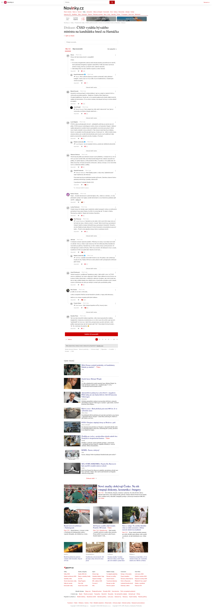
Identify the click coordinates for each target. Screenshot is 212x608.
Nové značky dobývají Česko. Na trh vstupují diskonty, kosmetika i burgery (119, 487)
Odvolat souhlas (126, 603)
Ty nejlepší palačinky (111, 574)
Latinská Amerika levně (127, 583)
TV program (124, 14)
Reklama (81, 603)
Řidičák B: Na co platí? (141, 581)
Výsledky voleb (68, 578)
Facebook (70, 603)
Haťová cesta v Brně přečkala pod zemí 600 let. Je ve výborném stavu (99, 409)
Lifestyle (127, 12)
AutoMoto (74, 14)
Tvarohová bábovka (111, 581)
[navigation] (2, 2)
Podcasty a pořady (98, 14)
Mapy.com (88, 591)
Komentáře (106, 12)
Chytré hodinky (133, 596)
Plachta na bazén (88, 594)
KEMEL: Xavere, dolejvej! (90, 450)
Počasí (118, 14)
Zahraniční (89, 12)
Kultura (116, 12)
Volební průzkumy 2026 (70, 576)
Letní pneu (110, 596)
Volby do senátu (68, 583)
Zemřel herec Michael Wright (91, 379)
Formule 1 (95, 583)
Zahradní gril (131, 594)
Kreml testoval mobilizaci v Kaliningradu (72, 527)
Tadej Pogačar (82, 581)
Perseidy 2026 (106, 591)
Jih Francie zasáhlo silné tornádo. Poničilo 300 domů (104, 527)
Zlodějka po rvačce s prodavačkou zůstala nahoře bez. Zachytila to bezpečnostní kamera (99, 437)
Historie (90, 14)
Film (82, 381)
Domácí (80, 12)
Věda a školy (84, 413)
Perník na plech (110, 585)
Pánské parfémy (142, 596)
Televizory (125, 596)
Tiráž (91, 603)
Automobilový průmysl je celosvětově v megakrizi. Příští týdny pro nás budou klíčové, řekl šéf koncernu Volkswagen (99, 395)
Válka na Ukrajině (97, 12)
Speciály (113, 14)
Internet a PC (67, 14)
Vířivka (138, 594)
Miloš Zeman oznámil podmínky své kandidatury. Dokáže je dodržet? (98, 366)
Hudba (83, 468)
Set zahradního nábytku (121, 594)
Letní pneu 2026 (139, 574)
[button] (72, 369)
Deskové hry (118, 596)
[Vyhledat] (112, 2)
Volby (84, 12)
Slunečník (104, 594)
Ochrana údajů (117, 603)
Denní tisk (131, 14)
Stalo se (74, 12)
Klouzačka (110, 594)
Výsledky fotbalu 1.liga (98, 576)
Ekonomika (121, 12)
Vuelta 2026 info (82, 574)
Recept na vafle (110, 583)
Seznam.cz (206, 2)
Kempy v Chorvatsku (126, 574)
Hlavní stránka (67, 12)
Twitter (75, 603)
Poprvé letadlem (125, 576)
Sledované (137, 14)
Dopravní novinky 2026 (141, 578)
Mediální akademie (99, 603)
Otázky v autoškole (140, 583)
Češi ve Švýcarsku (125, 581)
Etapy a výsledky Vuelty (84, 576)
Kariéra (87, 603)
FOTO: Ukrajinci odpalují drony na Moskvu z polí (98, 422)
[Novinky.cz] (74, 8)
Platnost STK (138, 585)
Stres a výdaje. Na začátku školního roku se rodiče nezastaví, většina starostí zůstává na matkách (134, 528)
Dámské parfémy (101, 596)
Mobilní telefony (81, 596)
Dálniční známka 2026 (141, 576)
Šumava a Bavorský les (127, 578)
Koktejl (132, 12)
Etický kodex (108, 603)
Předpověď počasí (97, 591)
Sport (105, 14)
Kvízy (108, 14)
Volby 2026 (67, 574)
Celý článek (101, 498)
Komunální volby (68, 585)
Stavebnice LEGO (91, 596)
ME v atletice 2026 (97, 581)
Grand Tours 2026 (83, 585)
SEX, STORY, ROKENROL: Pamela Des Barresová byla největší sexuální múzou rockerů (98, 465)
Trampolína (97, 594)
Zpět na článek (70, 36)
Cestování (84, 14)
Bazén (80, 594)
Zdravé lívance (110, 578)
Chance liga (95, 574)
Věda (79, 14)
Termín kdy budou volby (70, 581)
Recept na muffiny (111, 576)
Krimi (111, 12)
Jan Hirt (80, 578)
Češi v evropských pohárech (127, 591)
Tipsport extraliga (96, 578)
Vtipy (82, 369)
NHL (93, 585)
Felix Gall (80, 583)
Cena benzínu (115, 591)
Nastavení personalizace (138, 603)
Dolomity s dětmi (125, 585)
